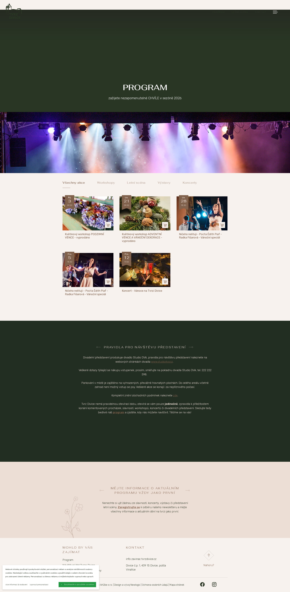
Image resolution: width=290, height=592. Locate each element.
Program (218, 12)
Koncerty (190, 183)
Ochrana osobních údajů (155, 584)
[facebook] (202, 585)
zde (175, 395)
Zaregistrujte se (129, 507)
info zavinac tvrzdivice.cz (141, 559)
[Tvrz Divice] (14, 11)
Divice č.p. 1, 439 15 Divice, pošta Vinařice (146, 567)
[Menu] (275, 12)
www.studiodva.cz (162, 361)
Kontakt (260, 12)
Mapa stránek (177, 584)
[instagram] (214, 585)
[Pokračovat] (145, 162)
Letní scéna (240, 12)
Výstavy (164, 183)
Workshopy (106, 183)
